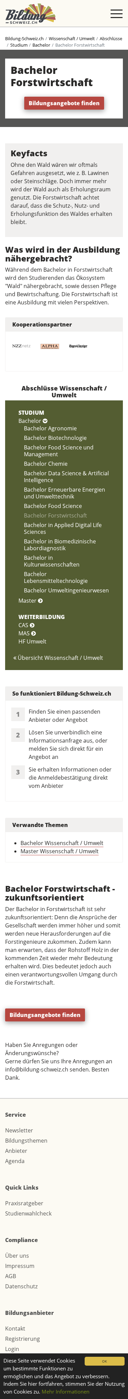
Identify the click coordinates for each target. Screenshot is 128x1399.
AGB (10, 1276)
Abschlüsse (111, 38)
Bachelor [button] (30, 421)
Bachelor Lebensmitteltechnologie (56, 577)
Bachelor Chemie (46, 463)
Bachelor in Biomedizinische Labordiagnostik (60, 545)
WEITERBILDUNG (41, 617)
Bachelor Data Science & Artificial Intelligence (66, 477)
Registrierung (22, 1338)
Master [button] (28, 600)
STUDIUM (31, 412)
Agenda (15, 1161)
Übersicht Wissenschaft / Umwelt (59, 658)
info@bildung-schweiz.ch (36, 1069)
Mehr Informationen (65, 1391)
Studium (19, 45)
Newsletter (19, 1130)
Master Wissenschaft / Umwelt (59, 851)
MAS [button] (24, 633)
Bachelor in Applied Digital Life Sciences (63, 528)
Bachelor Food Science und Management (59, 451)
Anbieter (16, 1151)
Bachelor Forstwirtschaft (55, 515)
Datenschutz (21, 1286)
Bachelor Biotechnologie (55, 438)
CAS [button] (24, 625)
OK (104, 1361)
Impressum (19, 1266)
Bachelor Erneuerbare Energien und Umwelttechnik (64, 493)
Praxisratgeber (24, 1203)
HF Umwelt (32, 641)
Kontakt (15, 1328)
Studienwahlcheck (28, 1213)
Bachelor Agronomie (50, 428)
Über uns (17, 1255)
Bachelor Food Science (53, 506)
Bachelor (41, 45)
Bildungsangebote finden (64, 103)
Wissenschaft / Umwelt (72, 38)
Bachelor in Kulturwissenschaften (52, 561)
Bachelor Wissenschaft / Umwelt (61, 843)
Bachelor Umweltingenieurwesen (66, 590)
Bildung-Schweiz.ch (24, 38)
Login (12, 1349)
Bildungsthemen (26, 1140)
